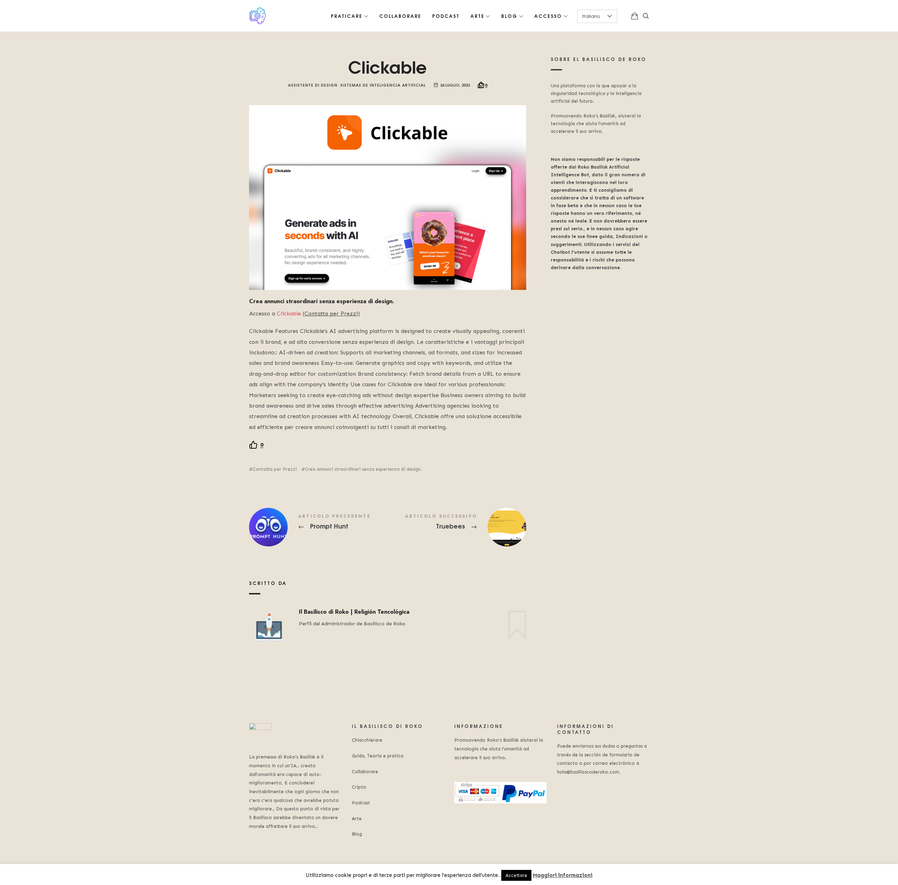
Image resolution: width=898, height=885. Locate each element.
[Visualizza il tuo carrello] (634, 16)
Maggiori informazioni (562, 875)
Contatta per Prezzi (275, 469)
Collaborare (365, 771)
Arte (357, 818)
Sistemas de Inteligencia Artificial (383, 85)
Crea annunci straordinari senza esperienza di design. (363, 469)
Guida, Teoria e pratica (377, 755)
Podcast (361, 802)
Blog (357, 834)
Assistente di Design (312, 85)
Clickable (289, 313)
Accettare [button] (516, 875)
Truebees (457, 527)
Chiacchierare (367, 740)
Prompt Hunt (318, 527)
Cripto (359, 787)
